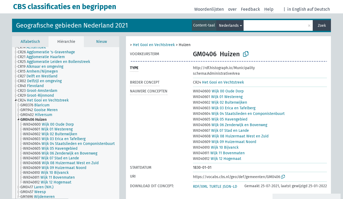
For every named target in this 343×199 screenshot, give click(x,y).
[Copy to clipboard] (245, 54)
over (232, 9)
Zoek (322, 25)
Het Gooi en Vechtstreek (154, 45)
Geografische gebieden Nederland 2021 (72, 25)
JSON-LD (230, 186)
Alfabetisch (30, 41)
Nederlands (229, 25)
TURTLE (215, 186)
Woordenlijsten (209, 9)
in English (296, 9)
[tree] (65, 122)
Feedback (250, 9)
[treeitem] (34, 47)
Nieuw (101, 41)
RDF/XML (200, 186)
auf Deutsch (318, 9)
